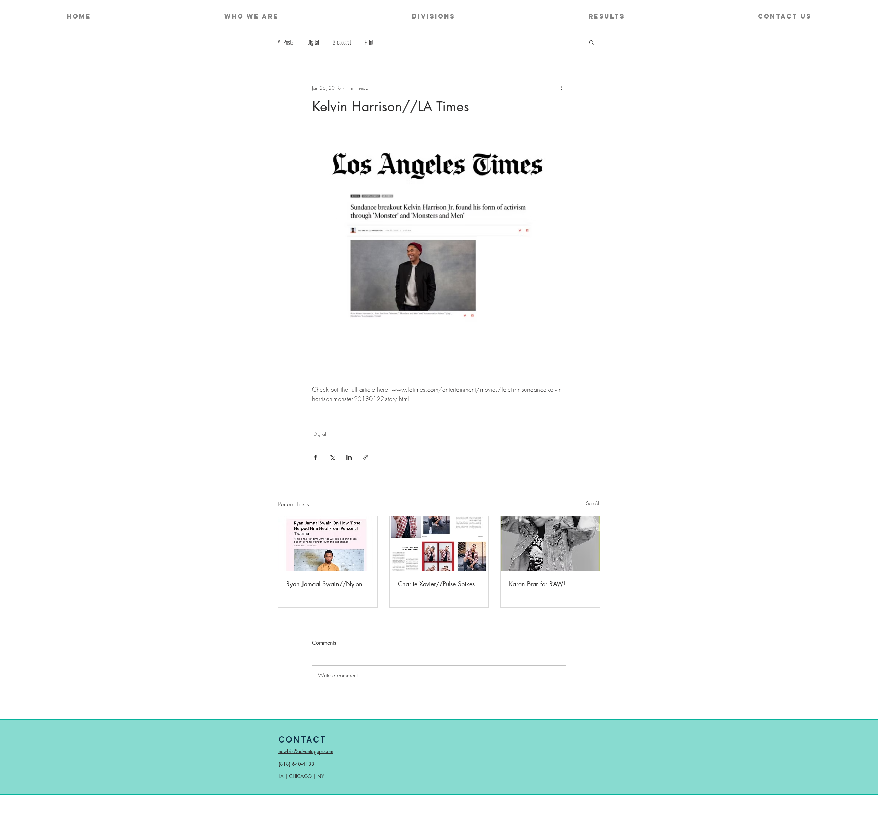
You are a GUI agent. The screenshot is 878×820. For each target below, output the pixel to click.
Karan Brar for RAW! (537, 584)
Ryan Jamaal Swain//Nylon (324, 584)
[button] (591, 42)
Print (369, 42)
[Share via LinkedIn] (349, 457)
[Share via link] (366, 457)
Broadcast (342, 42)
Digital (313, 42)
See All (593, 503)
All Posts (286, 42)
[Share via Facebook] (315, 457)
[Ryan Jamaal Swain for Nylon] (327, 543)
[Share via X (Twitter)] (332, 457)
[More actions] (562, 88)
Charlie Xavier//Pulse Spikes (436, 584)
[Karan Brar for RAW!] (550, 543)
